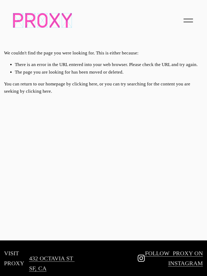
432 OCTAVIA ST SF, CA (52, 263)
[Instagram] (141, 258)
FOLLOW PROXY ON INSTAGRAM (174, 258)
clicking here (84, 84)
